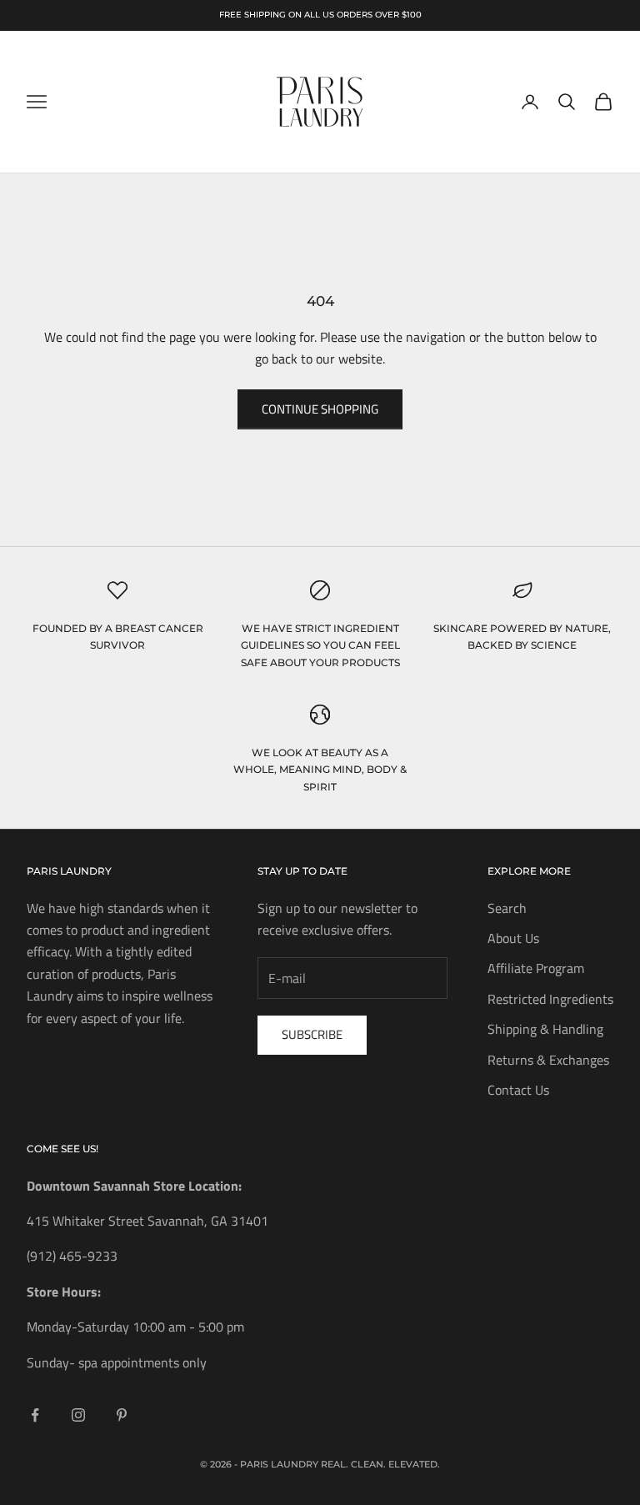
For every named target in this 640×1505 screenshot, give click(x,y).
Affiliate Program (536, 968)
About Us (513, 938)
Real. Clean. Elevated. (380, 1464)
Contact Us (518, 1090)
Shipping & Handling (545, 1029)
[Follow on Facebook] (35, 1415)
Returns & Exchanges (548, 1060)
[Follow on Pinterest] (121, 1415)
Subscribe (312, 1034)
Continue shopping (320, 409)
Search (507, 908)
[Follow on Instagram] (78, 1415)
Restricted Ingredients (550, 999)
